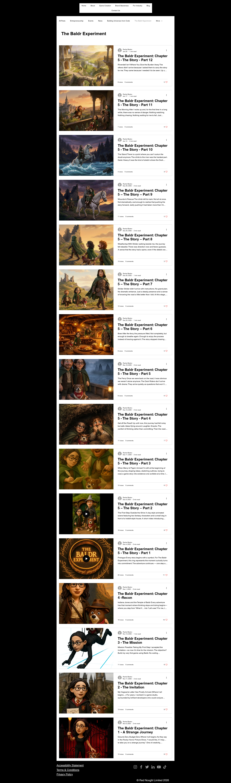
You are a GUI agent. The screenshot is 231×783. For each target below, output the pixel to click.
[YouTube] (159, 767)
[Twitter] (147, 767)
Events (90, 21)
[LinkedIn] (153, 767)
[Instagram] (135, 767)
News (100, 21)
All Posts (62, 21)
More (158, 21)
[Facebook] (141, 767)
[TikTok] (164, 767)
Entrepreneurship (76, 21)
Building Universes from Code (118, 21)
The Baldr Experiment (143, 21)
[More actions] (167, 50)
